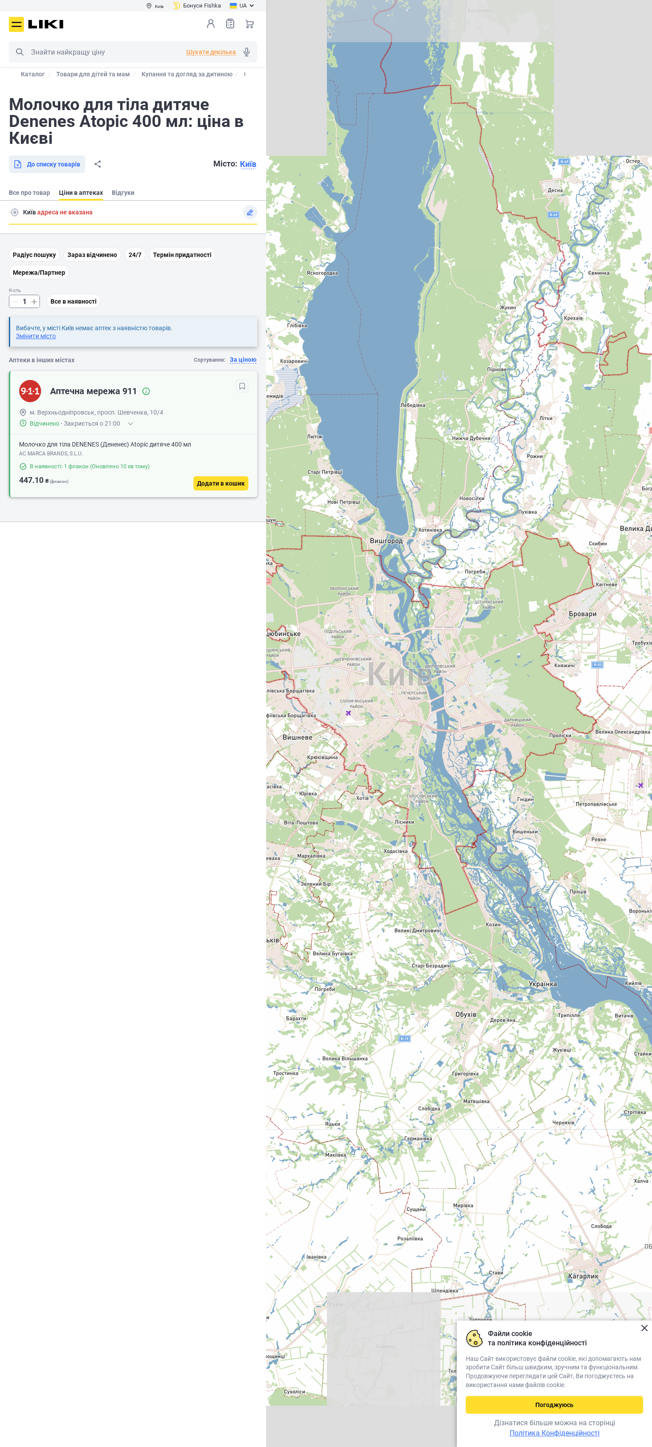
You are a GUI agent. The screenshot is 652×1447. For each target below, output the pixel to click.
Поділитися (97, 164)
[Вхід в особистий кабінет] (210, 23)
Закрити (644, 1328)
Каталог (33, 74)
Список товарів (230, 23)
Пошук (19, 52)
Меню (16, 24)
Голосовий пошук (247, 52)
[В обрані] (242, 386)
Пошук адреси (14, 212)
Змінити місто (36, 336)
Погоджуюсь (554, 1404)
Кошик (249, 23)
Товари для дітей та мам (93, 74)
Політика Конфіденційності (555, 1433)
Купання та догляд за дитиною (186, 74)
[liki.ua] (45, 24)
